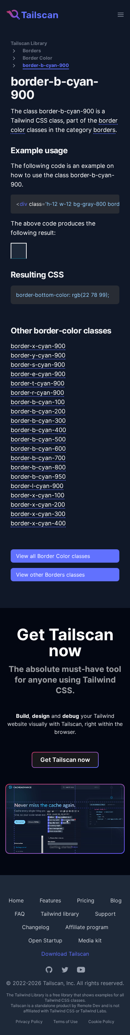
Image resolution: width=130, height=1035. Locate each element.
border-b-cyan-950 (38, 476)
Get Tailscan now (65, 759)
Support (105, 913)
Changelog (35, 927)
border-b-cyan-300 (38, 420)
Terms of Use (65, 1021)
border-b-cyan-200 (38, 411)
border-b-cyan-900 (46, 65)
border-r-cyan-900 (37, 392)
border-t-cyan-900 (37, 383)
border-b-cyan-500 (38, 439)
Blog (116, 900)
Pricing (85, 900)
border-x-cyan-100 (37, 495)
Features (50, 900)
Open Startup (45, 940)
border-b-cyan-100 (38, 401)
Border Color (37, 58)
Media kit (90, 940)
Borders (32, 50)
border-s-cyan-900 (38, 364)
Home (16, 900)
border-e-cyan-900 (38, 373)
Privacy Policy (29, 1021)
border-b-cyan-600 (38, 448)
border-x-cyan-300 (38, 513)
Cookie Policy (101, 1021)
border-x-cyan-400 (38, 523)
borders (104, 129)
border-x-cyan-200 (38, 504)
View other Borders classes (50, 574)
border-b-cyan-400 (38, 429)
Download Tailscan (65, 953)
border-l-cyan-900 (37, 485)
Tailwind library (60, 913)
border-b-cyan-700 (38, 457)
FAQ (20, 913)
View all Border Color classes (53, 556)
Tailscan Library (29, 43)
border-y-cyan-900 (38, 355)
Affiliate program (86, 927)
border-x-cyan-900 (38, 345)
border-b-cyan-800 (38, 467)
